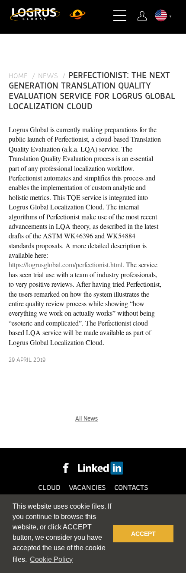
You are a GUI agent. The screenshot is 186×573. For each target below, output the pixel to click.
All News (86, 419)
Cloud (49, 487)
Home (18, 76)
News (48, 76)
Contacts (131, 487)
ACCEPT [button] (143, 533)
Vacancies (87, 487)
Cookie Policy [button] (51, 559)
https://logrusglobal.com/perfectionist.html (65, 264)
